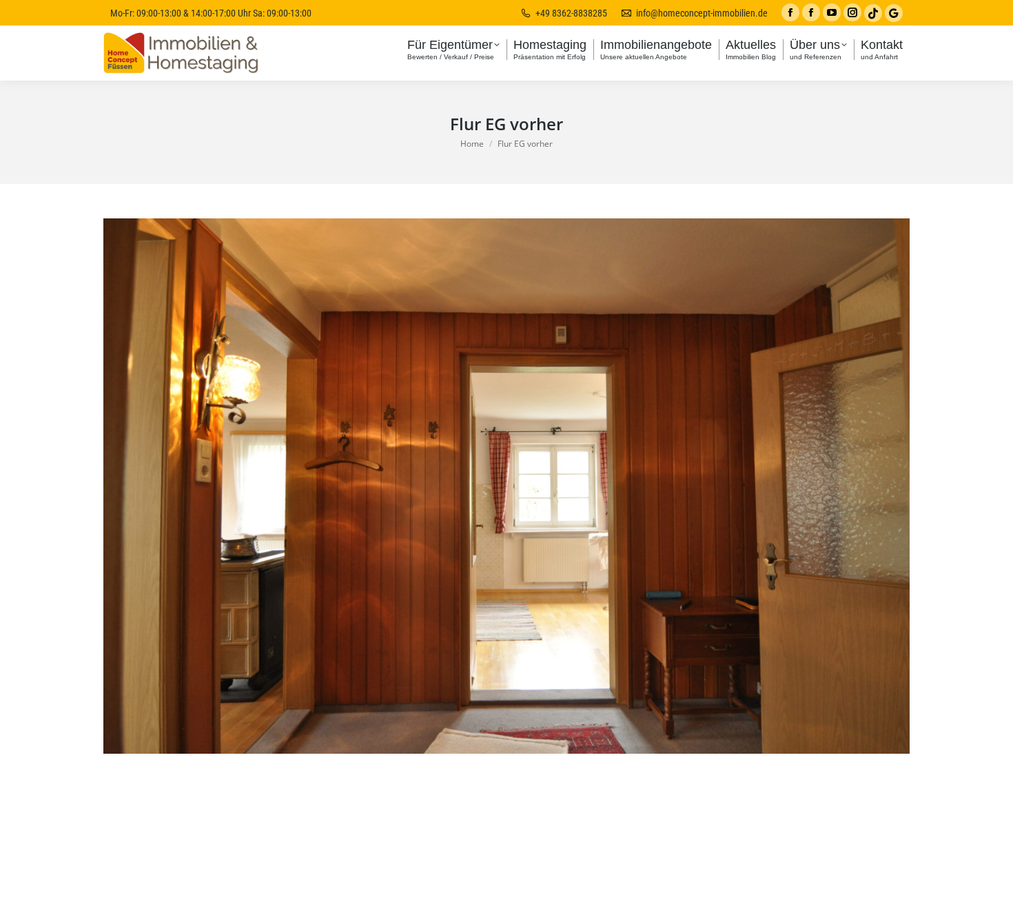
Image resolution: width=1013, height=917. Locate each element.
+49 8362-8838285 (571, 13)
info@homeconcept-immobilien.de (702, 13)
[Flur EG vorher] (506, 486)
